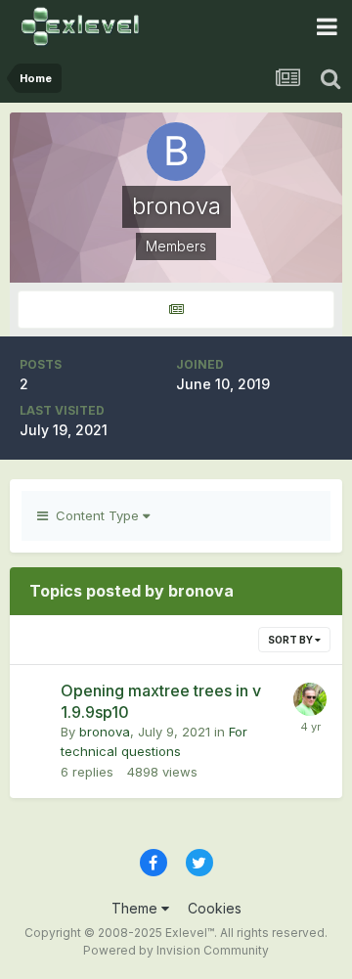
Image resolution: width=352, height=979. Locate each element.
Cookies (215, 908)
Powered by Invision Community (176, 950)
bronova (104, 731)
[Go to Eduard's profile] (310, 699)
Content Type (95, 515)
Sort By (291, 639)
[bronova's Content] (176, 309)
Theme (136, 908)
